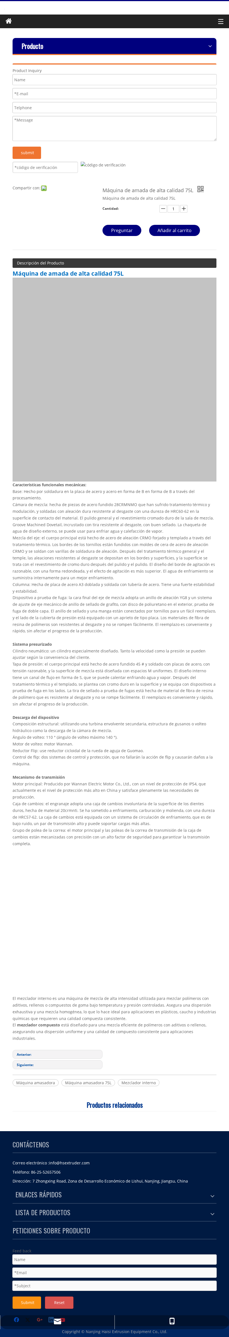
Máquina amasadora (35, 1082)
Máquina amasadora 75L (88, 1082)
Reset (59, 1302)
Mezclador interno (138, 1082)
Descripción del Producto (40, 263)
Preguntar (122, 230)
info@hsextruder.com (69, 1163)
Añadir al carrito (175, 230)
